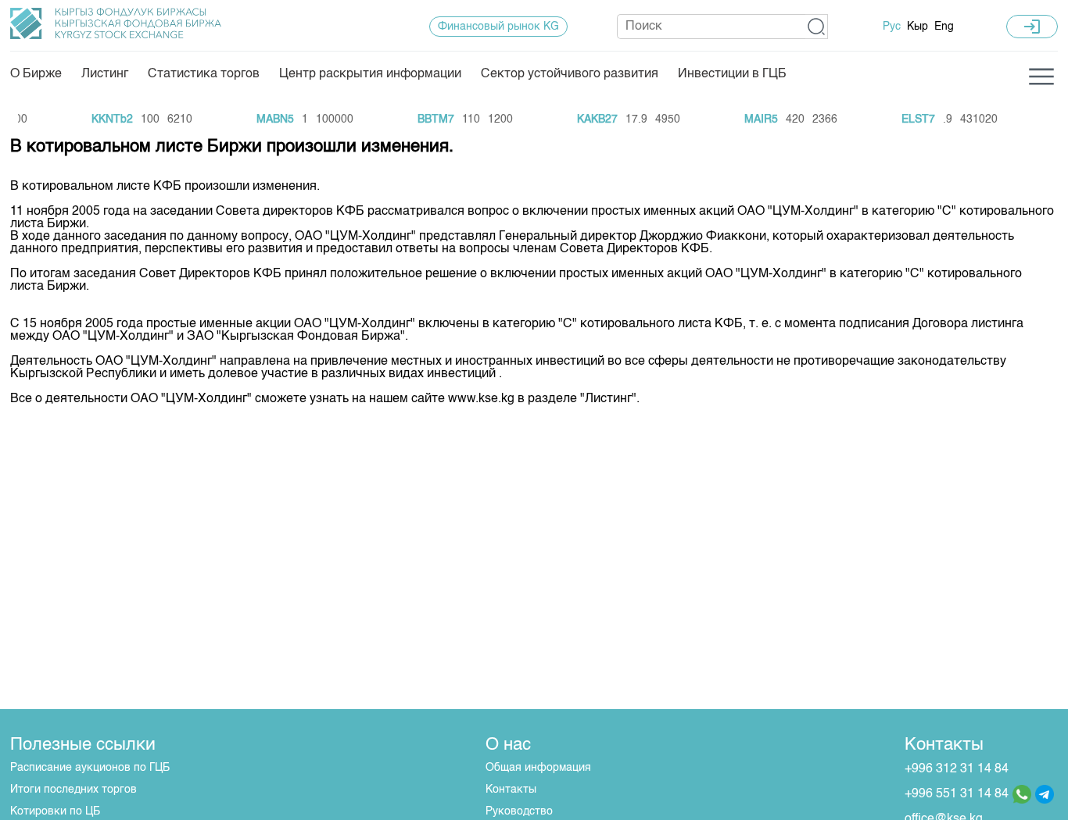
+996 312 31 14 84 (957, 769)
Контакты (511, 789)
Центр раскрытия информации (370, 74)
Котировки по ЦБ (55, 811)
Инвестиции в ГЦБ (732, 74)
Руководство (519, 811)
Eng (944, 26)
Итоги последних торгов (73, 789)
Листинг (104, 74)
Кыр (917, 26)
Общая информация (538, 767)
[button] (816, 26)
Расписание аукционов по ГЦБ (90, 767)
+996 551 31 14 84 (957, 794)
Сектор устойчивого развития (569, 74)
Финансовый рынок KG (498, 26)
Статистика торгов (204, 74)
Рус (892, 26)
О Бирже (36, 74)
